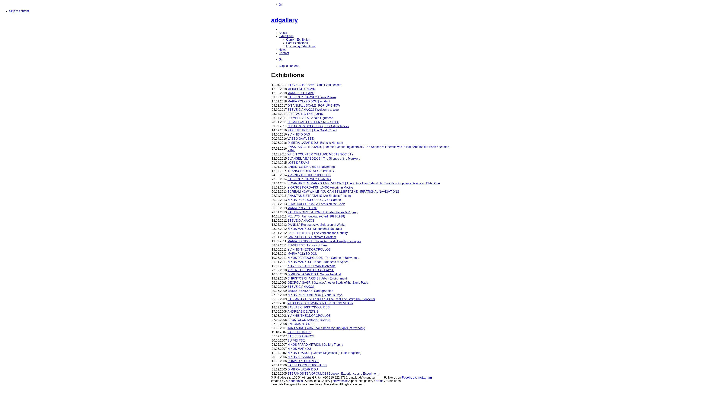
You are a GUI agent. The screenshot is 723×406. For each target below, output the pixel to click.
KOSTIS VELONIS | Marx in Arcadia (312, 266)
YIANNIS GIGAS (299, 134)
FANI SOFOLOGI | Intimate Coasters (312, 237)
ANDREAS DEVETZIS (303, 311)
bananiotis (296, 381)
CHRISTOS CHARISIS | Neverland (311, 166)
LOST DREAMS (298, 162)
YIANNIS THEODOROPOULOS (309, 175)
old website (340, 381)
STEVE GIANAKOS (301, 220)
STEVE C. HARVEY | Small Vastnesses (314, 84)
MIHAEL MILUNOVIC (302, 89)
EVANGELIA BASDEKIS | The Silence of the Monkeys (324, 158)
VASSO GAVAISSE (301, 138)
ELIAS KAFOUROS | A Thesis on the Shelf (316, 204)
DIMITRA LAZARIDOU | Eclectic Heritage (315, 142)
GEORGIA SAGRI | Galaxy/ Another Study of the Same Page (328, 282)
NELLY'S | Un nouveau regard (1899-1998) (316, 216)
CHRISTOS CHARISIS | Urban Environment (317, 278)
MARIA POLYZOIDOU (302, 208)
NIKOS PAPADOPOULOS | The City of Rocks (318, 126)
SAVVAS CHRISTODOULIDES (309, 307)
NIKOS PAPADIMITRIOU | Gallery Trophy (315, 344)
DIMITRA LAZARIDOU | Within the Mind (314, 274)
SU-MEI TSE (296, 340)
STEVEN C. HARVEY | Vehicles (309, 179)
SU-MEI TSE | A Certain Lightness (310, 118)
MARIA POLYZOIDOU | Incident (309, 101)
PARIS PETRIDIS (299, 332)
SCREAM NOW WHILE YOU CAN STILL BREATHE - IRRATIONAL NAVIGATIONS (343, 191)
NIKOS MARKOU (299, 348)
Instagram (425, 377)
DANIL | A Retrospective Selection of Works (316, 224)
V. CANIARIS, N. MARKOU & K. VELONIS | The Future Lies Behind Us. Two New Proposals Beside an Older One (364, 183)
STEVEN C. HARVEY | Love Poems (312, 97)
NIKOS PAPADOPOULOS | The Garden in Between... (323, 257)
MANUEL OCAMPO (301, 93)
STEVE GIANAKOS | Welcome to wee (313, 109)
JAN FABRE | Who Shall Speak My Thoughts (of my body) (326, 328)
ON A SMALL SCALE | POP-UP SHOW (314, 105)
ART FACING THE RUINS (305, 113)
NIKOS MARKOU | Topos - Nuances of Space (318, 262)
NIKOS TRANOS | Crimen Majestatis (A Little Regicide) (324, 352)
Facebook (409, 377)
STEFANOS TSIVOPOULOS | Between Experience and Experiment (333, 373)
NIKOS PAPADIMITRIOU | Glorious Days (315, 295)
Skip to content (19, 11)
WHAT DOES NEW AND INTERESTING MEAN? (320, 303)
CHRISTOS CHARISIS (303, 361)
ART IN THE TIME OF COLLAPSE (311, 270)
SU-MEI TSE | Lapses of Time (307, 245)
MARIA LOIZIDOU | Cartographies (310, 290)
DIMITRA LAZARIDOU (303, 369)
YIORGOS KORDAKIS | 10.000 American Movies (320, 187)
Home (379, 381)
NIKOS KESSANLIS (301, 357)
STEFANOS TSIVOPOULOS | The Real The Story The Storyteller (331, 299)
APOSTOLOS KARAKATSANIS (309, 319)
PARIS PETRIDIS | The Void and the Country (318, 233)
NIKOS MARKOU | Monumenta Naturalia (315, 228)
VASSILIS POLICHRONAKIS (307, 365)
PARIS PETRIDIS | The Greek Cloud (312, 130)
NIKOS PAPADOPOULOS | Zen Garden (314, 199)
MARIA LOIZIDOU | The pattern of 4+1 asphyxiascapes (324, 241)
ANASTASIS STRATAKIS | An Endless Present (319, 195)
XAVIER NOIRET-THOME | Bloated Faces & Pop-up (323, 212)
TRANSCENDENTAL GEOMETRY (311, 171)
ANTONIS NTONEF (301, 324)
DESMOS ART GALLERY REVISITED (313, 122)
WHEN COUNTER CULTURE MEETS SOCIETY (321, 154)
